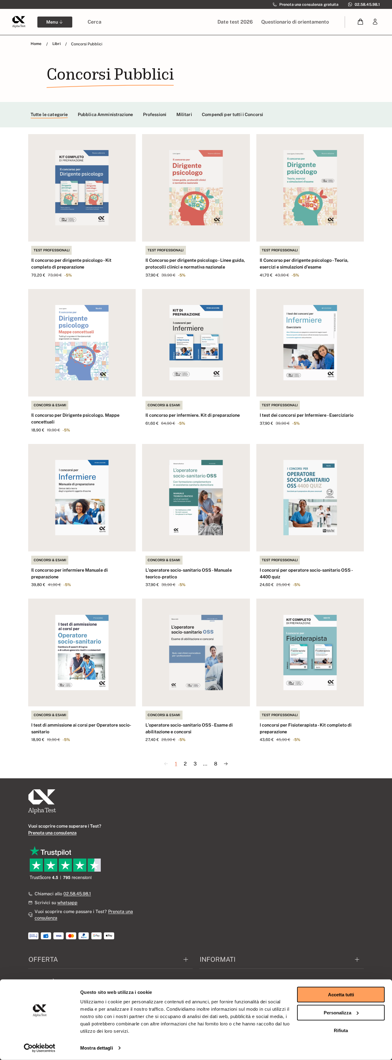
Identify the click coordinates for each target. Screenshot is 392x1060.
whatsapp (67, 902)
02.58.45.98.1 (77, 893)
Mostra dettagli (96, 1048)
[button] (360, 22)
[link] (375, 22)
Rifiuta (341, 1030)
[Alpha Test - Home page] (18, 21)
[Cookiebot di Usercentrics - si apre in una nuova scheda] (39, 1048)
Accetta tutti (341, 994)
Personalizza (337, 1012)
